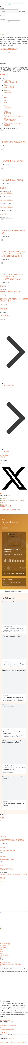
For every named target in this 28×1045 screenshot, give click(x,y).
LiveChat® (11, 1038)
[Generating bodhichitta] (6, 528)
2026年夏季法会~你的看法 (12, 161)
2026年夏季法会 (3, 847)
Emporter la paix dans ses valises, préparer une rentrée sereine (13, 253)
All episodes (5, 525)
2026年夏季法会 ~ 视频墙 (12, 180)
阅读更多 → (3, 74)
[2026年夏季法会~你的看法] (7, 150)
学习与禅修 (7, 113)
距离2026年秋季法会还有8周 (13, 142)
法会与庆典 (7, 108)
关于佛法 (6, 451)
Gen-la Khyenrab (10, 522)
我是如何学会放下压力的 (10, 291)
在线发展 (7, 125)
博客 (1, 866)
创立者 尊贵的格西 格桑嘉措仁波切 (11, 510)
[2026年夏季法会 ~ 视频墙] (7, 169)
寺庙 (5, 102)
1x (22, 567)
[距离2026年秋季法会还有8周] (7, 130)
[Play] (8, 568)
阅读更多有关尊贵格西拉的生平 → (9, 49)
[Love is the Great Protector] (3, 528)
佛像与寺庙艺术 (9, 87)
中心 (5, 97)
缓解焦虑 (3, 308)
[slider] (14, 561)
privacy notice (4, 1042)
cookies (13, 1042)
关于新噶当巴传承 (9, 385)
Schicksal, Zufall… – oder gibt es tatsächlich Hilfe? (12, 276)
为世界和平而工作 (10, 120)
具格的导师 (7, 92)
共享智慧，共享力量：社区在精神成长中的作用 (13, 874)
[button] (2, 16)
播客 (1, 881)
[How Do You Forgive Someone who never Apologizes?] (14, 912)
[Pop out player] (26, 568)
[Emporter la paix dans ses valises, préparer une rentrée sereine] (7, 240)
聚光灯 (2, 818)
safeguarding (22, 1042)
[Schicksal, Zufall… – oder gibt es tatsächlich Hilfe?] (7, 263)
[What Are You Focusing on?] (7, 219)
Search (2, 8)
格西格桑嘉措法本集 (10, 82)
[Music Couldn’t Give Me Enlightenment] (14, 928)
